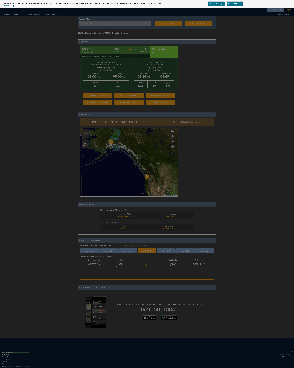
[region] (147, 4)
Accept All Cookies (235, 4)
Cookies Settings (216, 4)
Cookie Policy (9, 6)
